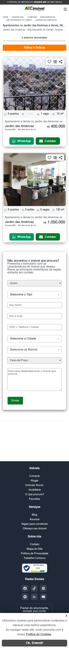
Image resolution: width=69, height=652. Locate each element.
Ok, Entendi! (34, 643)
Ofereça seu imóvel (34, 528)
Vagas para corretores (34, 524)
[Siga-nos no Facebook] (25, 588)
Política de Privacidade (34, 553)
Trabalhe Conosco (34, 558)
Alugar (34, 480)
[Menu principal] (65, 9)
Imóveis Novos (34, 485)
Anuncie (34, 519)
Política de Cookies (38, 634)
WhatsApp (24, 141)
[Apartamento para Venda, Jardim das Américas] (34, 83)
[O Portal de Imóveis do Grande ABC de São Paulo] (34, 10)
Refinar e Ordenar (34, 47)
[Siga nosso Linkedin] (34, 596)
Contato (34, 544)
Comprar (34, 476)
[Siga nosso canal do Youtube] (43, 596)
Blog (34, 514)
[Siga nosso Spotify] (25, 596)
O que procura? (34, 494)
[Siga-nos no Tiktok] (34, 588)
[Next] (61, 83)
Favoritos (34, 499)
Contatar (50, 141)
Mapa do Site (35, 549)
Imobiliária (35, 489)
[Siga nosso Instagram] (43, 588)
